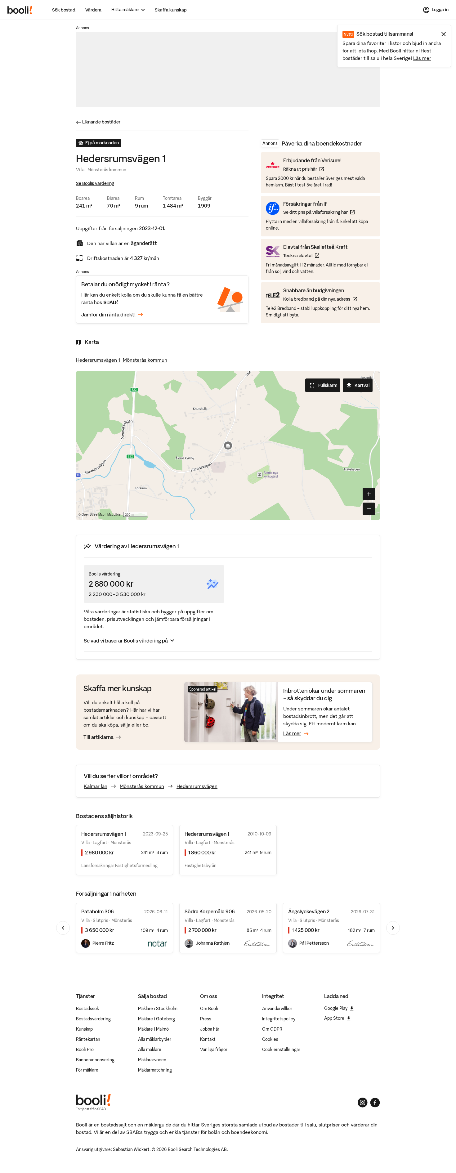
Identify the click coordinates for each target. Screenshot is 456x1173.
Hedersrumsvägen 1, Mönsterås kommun (121, 360)
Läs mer (422, 58)
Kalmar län (95, 786)
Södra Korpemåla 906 (210, 911)
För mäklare (87, 1070)
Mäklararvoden (152, 1060)
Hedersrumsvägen (197, 786)
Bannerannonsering (95, 1060)
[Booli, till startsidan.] (19, 10)
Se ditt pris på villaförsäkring (319, 212)
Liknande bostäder (101, 122)
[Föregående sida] (63, 928)
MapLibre (114, 514)
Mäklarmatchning (155, 1070)
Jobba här (209, 1029)
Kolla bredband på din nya (320, 299)
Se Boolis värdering (95, 183)
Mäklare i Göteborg (156, 1019)
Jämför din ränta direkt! (108, 314)
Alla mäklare (149, 1049)
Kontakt (208, 1039)
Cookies (270, 1039)
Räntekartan (88, 1039)
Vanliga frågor (213, 1049)
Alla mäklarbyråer (154, 1039)
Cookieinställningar (281, 1049)
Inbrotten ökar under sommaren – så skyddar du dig (324, 694)
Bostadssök (87, 1008)
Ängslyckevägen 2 (308, 911)
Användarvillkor (277, 1008)
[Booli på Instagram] (363, 1103)
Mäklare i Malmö (153, 1029)
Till (98, 737)
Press (205, 1019)
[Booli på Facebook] (375, 1103)
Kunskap (84, 1029)
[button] (228, 445)
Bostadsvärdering (93, 1019)
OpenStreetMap (93, 514)
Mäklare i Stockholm (157, 1008)
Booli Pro (85, 1049)
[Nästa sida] (393, 928)
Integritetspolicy (278, 1019)
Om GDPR (272, 1029)
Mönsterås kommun (142, 786)
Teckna (315, 255)
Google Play (335, 1008)
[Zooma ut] (369, 509)
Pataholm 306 (97, 911)
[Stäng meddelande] (443, 34)
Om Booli (209, 1008)
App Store (334, 1018)
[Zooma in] (369, 494)
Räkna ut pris (312, 169)
